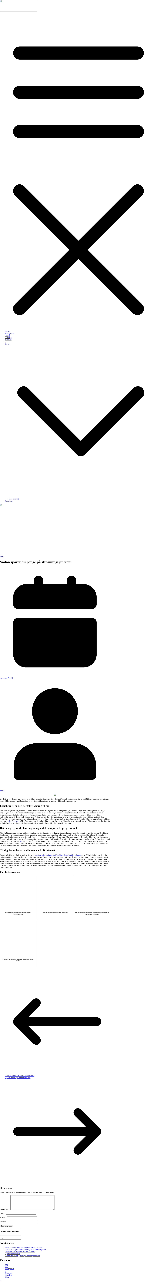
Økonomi (8, 340)
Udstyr (7, 336)
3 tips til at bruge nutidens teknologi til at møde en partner (25, 1250)
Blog (2, 556)
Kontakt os (9, 501)
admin (2, 790)
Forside (7, 331)
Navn (2, 1213)
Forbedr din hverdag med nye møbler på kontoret (22, 1256)
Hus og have (9, 334)
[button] (81, 497)
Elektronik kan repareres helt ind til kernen (20, 1252)
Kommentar (5, 1209)
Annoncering (14, 499)
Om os (7, 344)
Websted (3, 1222)
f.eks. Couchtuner (13, 821)
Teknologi (8, 338)
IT (5, 342)
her (21, 841)
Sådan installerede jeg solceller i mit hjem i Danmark (24, 1247)
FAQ (6, 1267)
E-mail (3, 1217)
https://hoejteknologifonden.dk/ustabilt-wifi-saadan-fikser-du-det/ (57, 855)
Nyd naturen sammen (12, 1254)
